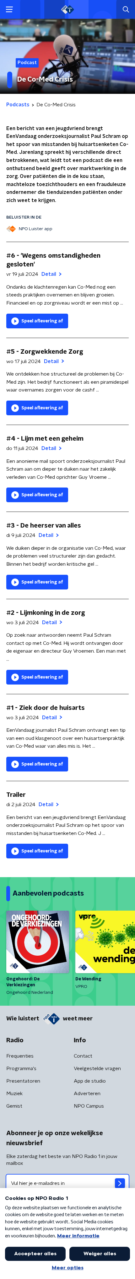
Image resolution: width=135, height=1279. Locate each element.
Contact (83, 1056)
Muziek (14, 1093)
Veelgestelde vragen (97, 1068)
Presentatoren (23, 1081)
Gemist (14, 1106)
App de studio (90, 1081)
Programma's (21, 1068)
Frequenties (20, 1056)
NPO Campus (89, 1106)
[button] (9, 9)
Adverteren (87, 1093)
